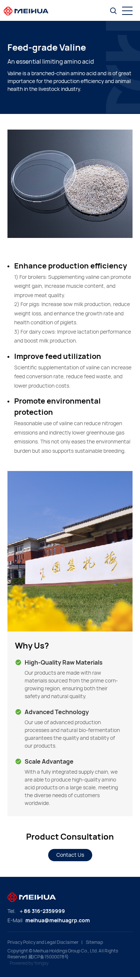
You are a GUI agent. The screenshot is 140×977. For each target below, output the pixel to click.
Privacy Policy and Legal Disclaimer (42, 942)
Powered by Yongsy (29, 963)
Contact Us (70, 854)
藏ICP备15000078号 (48, 957)
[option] (70, 184)
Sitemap (94, 942)
